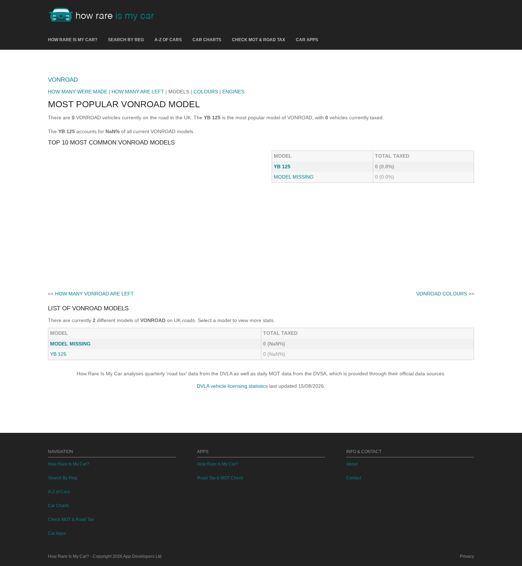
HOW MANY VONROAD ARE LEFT (94, 293)
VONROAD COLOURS (441, 293)
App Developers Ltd (142, 556)
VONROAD (63, 79)
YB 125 (282, 166)
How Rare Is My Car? (72, 39)
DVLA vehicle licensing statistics (232, 386)
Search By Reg (126, 39)
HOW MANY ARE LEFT (138, 91)
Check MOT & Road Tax (258, 39)
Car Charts (206, 39)
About (352, 464)
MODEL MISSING (294, 177)
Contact (353, 477)
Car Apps (307, 39)
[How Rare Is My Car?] (105, 15)
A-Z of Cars (168, 39)
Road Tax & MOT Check (220, 477)
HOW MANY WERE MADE (77, 91)
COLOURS (206, 91)
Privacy (467, 556)
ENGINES (233, 91)
